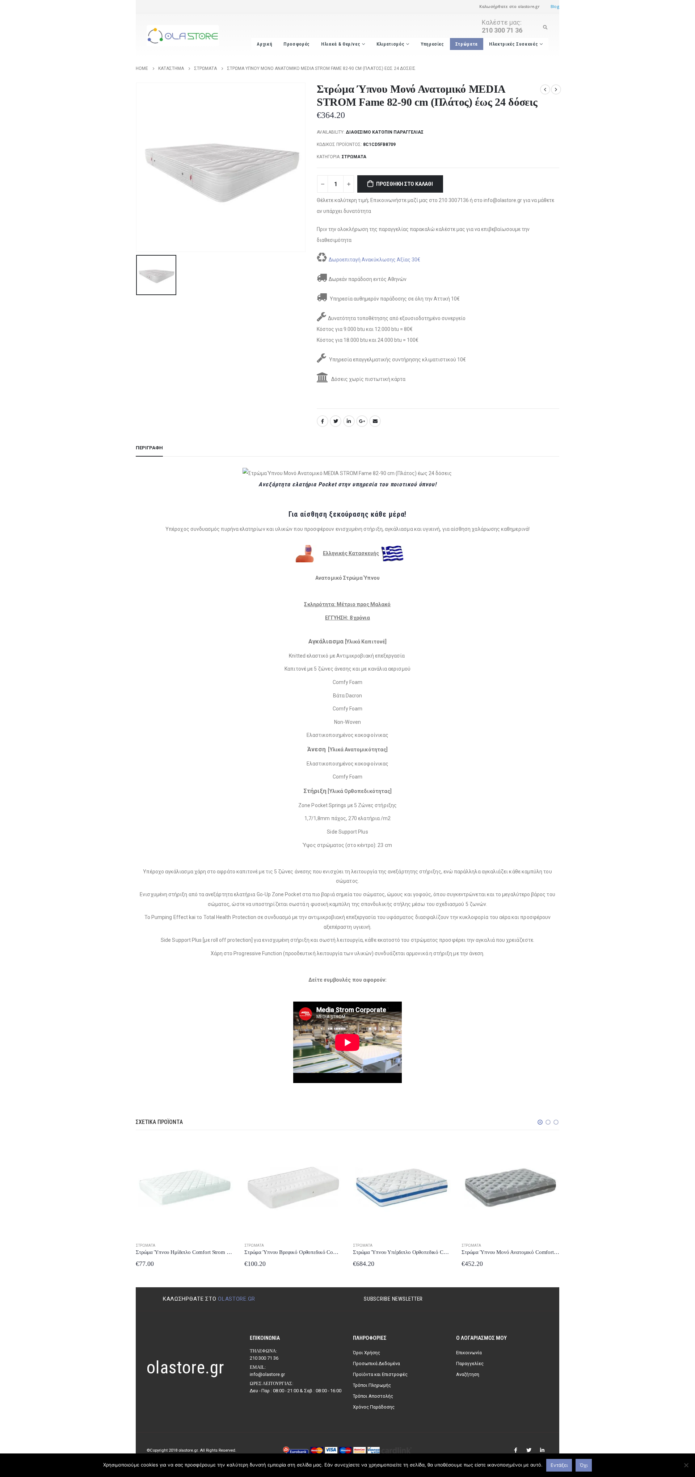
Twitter (335, 421)
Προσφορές (296, 44)
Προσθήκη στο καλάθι (404, 184)
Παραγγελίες (470, 1363)
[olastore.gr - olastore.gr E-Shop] (183, 36)
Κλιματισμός (390, 44)
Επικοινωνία (469, 1352)
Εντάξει (559, 1465)
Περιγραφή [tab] (149, 447)
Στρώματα (466, 44)
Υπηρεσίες (432, 44)
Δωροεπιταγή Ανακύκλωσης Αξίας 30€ (374, 260)
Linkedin (542, 1450)
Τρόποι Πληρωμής (372, 1385)
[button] (540, 1122)
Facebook (322, 421)
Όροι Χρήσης (366, 1352)
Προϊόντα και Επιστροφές (380, 1374)
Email (375, 421)
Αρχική (264, 44)
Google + (362, 421)
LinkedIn (349, 421)
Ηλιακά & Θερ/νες (340, 44)
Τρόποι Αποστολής (373, 1396)
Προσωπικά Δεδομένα (376, 1363)
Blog (555, 6)
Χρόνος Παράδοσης (374, 1407)
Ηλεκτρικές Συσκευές (513, 44)
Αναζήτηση (467, 1374)
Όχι (583, 1465)
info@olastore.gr (267, 1374)
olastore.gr (236, 1299)
